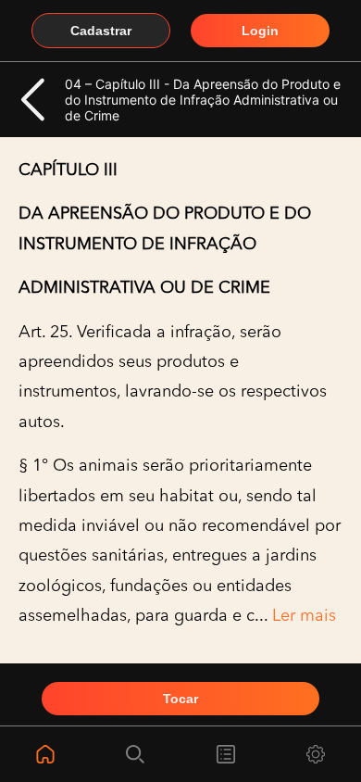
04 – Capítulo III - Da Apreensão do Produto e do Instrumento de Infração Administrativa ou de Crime (203, 99)
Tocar (180, 698)
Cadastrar (100, 30)
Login (260, 30)
